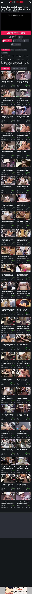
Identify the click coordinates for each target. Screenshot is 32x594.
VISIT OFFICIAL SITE (16, 33)
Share (27, 40)
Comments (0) (17, 44)
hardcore (5, 52)
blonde (24, 49)
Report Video (19, 40)
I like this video (10, 37)
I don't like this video (13, 37)
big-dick (18, 49)
